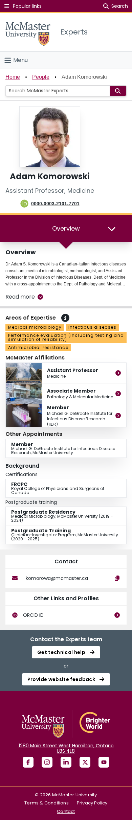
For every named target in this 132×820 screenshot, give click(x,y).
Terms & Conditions (46, 803)
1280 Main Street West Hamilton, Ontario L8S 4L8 (66, 748)
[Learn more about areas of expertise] (65, 318)
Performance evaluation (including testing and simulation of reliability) (66, 337)
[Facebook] (28, 762)
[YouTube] (103, 762)
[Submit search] (118, 91)
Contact (66, 811)
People (40, 77)
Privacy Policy (92, 803)
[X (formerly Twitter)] (85, 762)
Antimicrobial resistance (38, 347)
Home (12, 77)
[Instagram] (47, 762)
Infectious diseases (92, 327)
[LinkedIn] (66, 762)
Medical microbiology (35, 327)
